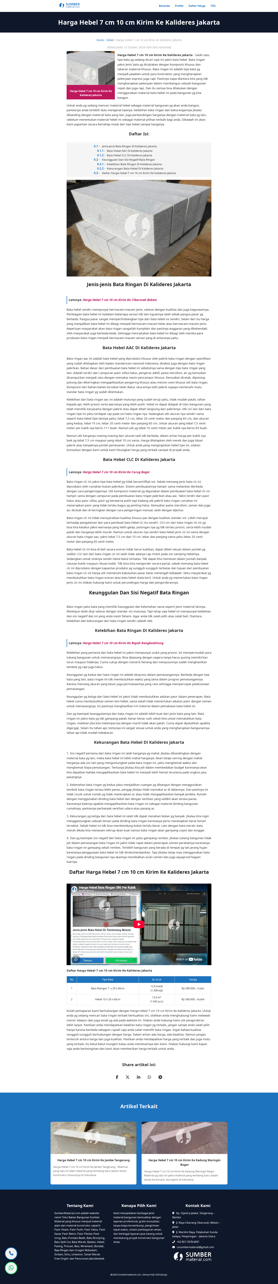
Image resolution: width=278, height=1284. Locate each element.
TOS (213, 6)
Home (100, 40)
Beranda (164, 6)
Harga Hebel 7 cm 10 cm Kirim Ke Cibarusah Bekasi (120, 300)
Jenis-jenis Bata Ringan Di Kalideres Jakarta (129, 146)
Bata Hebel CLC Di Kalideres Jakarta (129, 155)
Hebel (110, 40)
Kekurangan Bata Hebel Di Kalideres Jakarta (135, 168)
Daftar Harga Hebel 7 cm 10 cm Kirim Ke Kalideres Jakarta (139, 173)
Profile (179, 6)
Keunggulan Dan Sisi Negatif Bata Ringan (128, 159)
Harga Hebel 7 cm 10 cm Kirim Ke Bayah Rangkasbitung (123, 643)
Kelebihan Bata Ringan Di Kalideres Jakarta (134, 164)
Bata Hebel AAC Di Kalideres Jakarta (130, 151)
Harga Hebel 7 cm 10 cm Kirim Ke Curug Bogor (116, 472)
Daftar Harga (197, 6)
